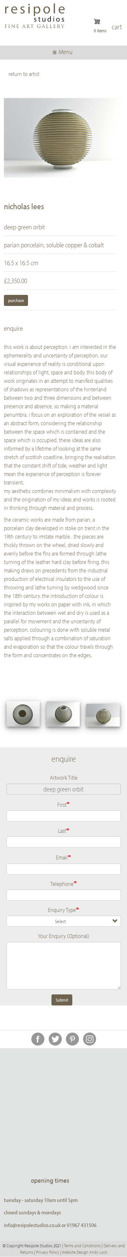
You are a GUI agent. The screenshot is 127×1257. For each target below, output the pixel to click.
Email (62, 857)
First (61, 804)
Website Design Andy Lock (84, 1252)
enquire (13, 328)
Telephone (62, 884)
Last (62, 830)
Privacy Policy (47, 1252)
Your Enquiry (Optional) (63, 936)
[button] (23, 714)
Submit (62, 1000)
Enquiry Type (62, 910)
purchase (16, 300)
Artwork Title (64, 777)
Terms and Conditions (82, 1246)
